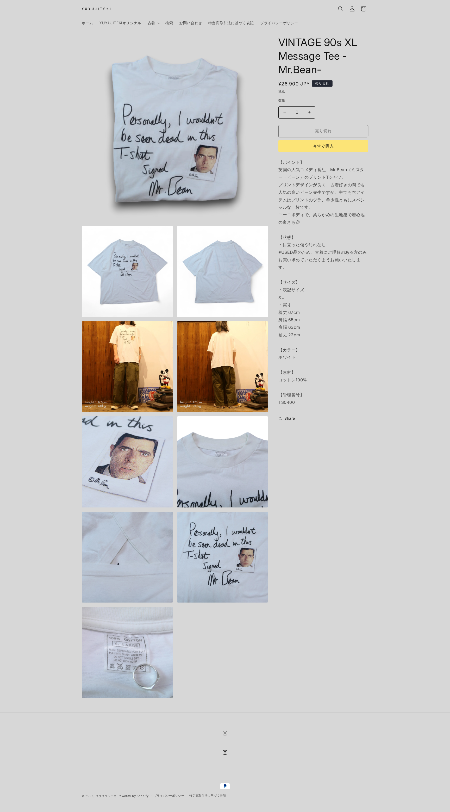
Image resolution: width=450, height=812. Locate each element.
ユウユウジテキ (106, 796)
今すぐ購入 (323, 146)
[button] (153, 22)
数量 (281, 100)
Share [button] (289, 418)
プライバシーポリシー (169, 795)
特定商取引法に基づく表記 (207, 795)
